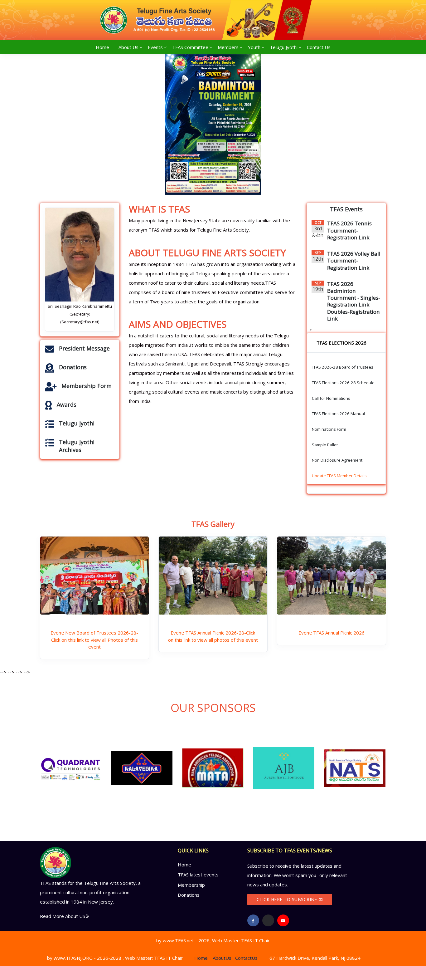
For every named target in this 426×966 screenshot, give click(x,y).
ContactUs (246, 958)
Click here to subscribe (287, 899)
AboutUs (222, 958)
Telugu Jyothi (284, 47)
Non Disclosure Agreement (337, 460)
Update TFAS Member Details (339, 475)
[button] (66, 124)
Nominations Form (329, 429)
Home (105, 47)
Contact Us (319, 47)
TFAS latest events (198, 874)
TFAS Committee (190, 47)
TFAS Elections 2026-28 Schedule (343, 382)
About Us (128, 47)
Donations (189, 895)
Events (155, 47)
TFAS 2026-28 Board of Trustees (342, 367)
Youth (254, 47)
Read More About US (62, 916)
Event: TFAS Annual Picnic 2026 (331, 633)
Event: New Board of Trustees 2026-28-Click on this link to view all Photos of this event (94, 640)
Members (228, 47)
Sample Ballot (325, 445)
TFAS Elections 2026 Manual (338, 413)
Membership (191, 885)
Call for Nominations (331, 398)
